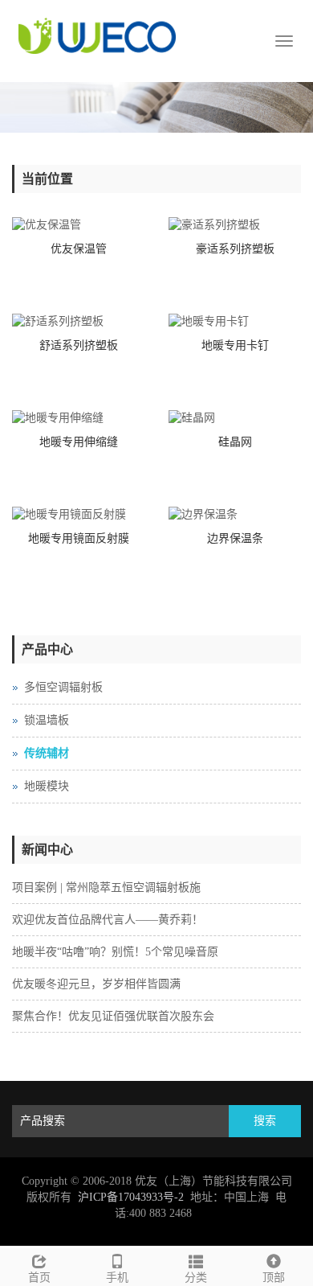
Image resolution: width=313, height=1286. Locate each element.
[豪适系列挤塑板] (235, 225)
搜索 (265, 1121)
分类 (196, 1278)
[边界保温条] (235, 515)
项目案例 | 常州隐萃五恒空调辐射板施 (106, 887)
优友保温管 (79, 249)
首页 (39, 1278)
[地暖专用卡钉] (235, 322)
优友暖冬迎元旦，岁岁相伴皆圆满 (96, 984)
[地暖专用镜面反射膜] (78, 515)
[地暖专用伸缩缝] (78, 418)
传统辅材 (46, 753)
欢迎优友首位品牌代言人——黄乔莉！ (107, 920)
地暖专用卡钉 (235, 345)
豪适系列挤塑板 (235, 249)
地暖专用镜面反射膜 (78, 538)
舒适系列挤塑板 (78, 345)
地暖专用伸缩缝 (78, 442)
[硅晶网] (235, 418)
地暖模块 (46, 786)
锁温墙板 (46, 720)
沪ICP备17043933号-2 (131, 1197)
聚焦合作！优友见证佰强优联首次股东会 (113, 1016)
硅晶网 (235, 442)
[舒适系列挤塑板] (78, 322)
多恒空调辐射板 (63, 687)
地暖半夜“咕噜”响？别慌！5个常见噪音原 (115, 952)
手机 (117, 1278)
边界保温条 (235, 538)
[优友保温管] (78, 225)
